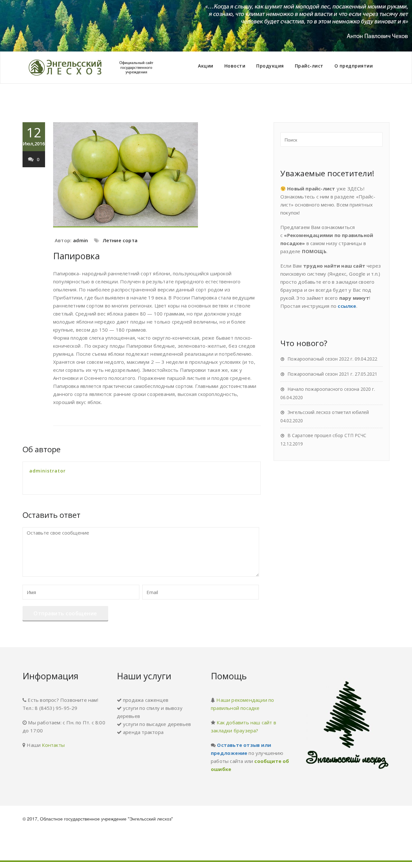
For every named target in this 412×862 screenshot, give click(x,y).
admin (80, 240)
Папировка (76, 256)
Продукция (270, 66)
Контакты (53, 745)
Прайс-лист (309, 66)
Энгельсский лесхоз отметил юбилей (328, 412)
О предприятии (353, 66)
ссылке (347, 306)
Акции (205, 66)
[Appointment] (97, 67)
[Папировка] (157, 174)
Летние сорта (120, 240)
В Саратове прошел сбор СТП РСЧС (326, 435)
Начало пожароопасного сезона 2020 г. (331, 389)
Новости (235, 66)
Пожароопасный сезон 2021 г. (320, 374)
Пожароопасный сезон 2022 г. (320, 359)
